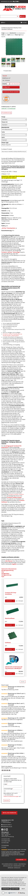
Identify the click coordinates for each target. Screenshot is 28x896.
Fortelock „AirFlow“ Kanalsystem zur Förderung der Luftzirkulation (12, 334)
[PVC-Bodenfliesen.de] (14, 12)
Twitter (18, 71)
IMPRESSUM (10, 867)
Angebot (14, 564)
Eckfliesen (8, 642)
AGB (23, 865)
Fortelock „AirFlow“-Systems (16, 494)
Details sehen (9, 600)
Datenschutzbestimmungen (11, 796)
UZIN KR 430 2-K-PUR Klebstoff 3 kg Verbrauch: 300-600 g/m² (13, 667)
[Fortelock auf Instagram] (18, 1)
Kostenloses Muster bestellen (11, 92)
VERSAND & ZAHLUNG (8, 865)
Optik (3, 137)
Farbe (3, 132)
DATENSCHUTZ (17, 867)
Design (3, 117)
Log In (23, 16)
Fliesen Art (4, 122)
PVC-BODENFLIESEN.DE (8, 864)
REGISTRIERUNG (22, 864)
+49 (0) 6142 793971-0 (6, 824)
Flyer (2, 576)
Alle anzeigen (20, 859)
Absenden (6, 800)
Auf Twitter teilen (5, 842)
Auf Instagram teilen (5, 840)
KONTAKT (16, 864)
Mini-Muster (8, 561)
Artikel (24, 22)
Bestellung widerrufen (9, 812)
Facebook (15, 71)
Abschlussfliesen (10, 618)
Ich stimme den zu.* (12, 795)
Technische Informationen (9, 569)
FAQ (2, 572)
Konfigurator (6, 87)
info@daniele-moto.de (7, 826)
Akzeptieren (15, 888)
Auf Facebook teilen (5, 838)
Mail (22, 71)
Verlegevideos (5, 573)
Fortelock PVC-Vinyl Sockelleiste (10, 593)
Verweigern (5, 888)
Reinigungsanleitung (7, 570)
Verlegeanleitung (6, 575)
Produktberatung (6, 112)
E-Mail (5, 784)
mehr (23, 888)
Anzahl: (4, 83)
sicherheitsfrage (8, 789)
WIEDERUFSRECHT (17, 865)
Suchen (18, 16)
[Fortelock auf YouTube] (17, 1)
